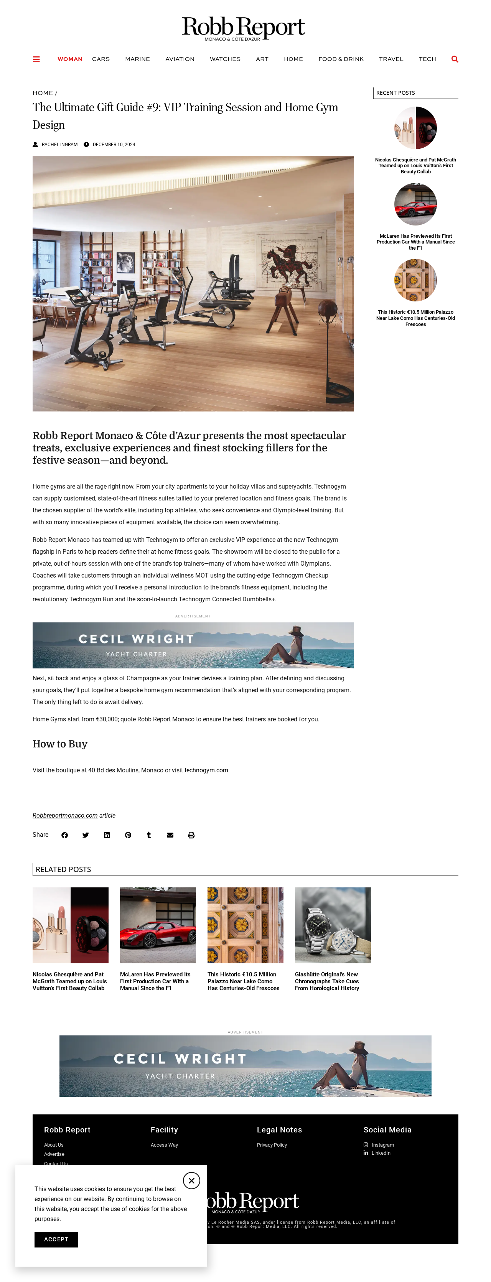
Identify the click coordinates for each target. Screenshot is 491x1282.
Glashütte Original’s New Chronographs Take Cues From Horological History (327, 981)
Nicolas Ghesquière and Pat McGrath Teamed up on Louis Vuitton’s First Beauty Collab (415, 165)
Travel (391, 59)
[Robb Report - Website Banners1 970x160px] (245, 1094)
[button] (64, 835)
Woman (70, 59)
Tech (427, 59)
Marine (137, 59)
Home (293, 59)
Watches (225, 59)
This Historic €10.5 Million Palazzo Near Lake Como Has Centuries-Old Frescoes (415, 318)
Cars (101, 59)
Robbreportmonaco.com (65, 815)
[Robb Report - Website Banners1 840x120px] (193, 666)
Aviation (179, 59)
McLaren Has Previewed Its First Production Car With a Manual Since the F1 (416, 242)
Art (262, 59)
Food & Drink (341, 59)
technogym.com (206, 770)
